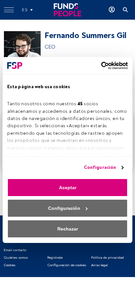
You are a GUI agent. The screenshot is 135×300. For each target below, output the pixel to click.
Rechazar (67, 228)
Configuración (100, 167)
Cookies (9, 265)
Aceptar (67, 187)
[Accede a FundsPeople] (112, 10)
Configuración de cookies (66, 265)
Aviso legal (99, 265)
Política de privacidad (107, 257)
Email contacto (15, 250)
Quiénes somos (16, 257)
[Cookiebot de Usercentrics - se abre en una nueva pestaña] (99, 66)
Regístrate (55, 257)
